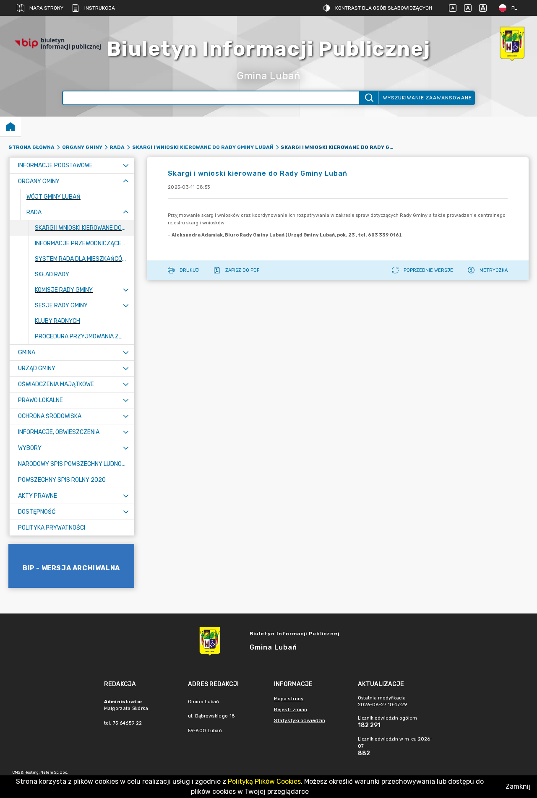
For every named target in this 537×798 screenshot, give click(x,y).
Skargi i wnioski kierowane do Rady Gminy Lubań (203, 147)
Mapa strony (46, 8)
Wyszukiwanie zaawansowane (427, 98)
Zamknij (518, 786)
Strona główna (31, 147)
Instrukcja (99, 8)
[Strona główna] (10, 126)
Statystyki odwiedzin (299, 720)
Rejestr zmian (290, 709)
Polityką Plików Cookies (264, 781)
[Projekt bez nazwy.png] (511, 43)
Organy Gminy (82, 147)
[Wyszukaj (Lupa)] (368, 97)
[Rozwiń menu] (126, 165)
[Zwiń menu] (126, 181)
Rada (117, 147)
